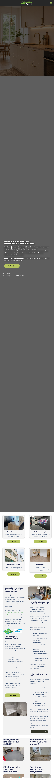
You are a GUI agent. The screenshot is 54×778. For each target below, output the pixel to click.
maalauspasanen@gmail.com (14, 276)
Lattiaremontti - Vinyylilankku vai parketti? (38, 741)
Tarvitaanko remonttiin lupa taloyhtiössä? (37, 769)
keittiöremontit (9, 612)
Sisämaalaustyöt (40, 532)
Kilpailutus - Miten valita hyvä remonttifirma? (12, 769)
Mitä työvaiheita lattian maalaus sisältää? (11, 741)
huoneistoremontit (18, 612)
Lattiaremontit (40, 564)
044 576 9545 (8, 273)
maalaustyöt (8, 615)
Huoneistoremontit (13, 532)
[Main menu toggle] (51, 3)
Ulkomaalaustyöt (13, 564)
